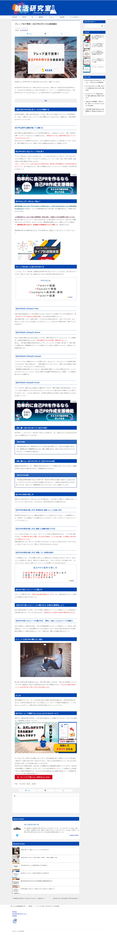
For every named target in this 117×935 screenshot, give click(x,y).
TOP (19, 906)
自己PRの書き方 (24, 30)
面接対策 (41, 17)
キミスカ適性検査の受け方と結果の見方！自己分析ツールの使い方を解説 (98, 37)
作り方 (28, 783)
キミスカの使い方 (74, 17)
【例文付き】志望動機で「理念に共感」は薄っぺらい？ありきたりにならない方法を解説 (94, 103)
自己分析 (14, 17)
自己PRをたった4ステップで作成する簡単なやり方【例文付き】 (35, 873)
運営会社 (14, 911)
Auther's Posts (74, 835)
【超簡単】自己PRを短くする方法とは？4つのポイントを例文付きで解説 (29, 898)
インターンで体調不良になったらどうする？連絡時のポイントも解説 (98, 61)
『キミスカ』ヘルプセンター (98, 66)
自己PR (24, 17)
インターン (51, 17)
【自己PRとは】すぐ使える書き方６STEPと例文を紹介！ (65, 898)
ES (32, 17)
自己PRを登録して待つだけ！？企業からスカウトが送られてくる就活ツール (38, 888)
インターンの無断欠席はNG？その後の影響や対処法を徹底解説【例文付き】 (97, 53)
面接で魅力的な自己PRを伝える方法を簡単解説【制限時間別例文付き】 (37, 881)
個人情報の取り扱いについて (19, 913)
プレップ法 (22, 783)
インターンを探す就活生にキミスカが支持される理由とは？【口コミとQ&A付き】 (98, 45)
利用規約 (14, 915)
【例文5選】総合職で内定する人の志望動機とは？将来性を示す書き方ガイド (94, 111)
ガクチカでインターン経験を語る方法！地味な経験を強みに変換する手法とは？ (94, 95)
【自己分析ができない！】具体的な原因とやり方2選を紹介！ (34, 865)
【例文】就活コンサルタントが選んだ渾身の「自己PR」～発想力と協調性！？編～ (39, 857)
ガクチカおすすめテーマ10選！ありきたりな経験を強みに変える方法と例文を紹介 (95, 88)
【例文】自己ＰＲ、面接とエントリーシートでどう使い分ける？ (35, 849)
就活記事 (62, 17)
